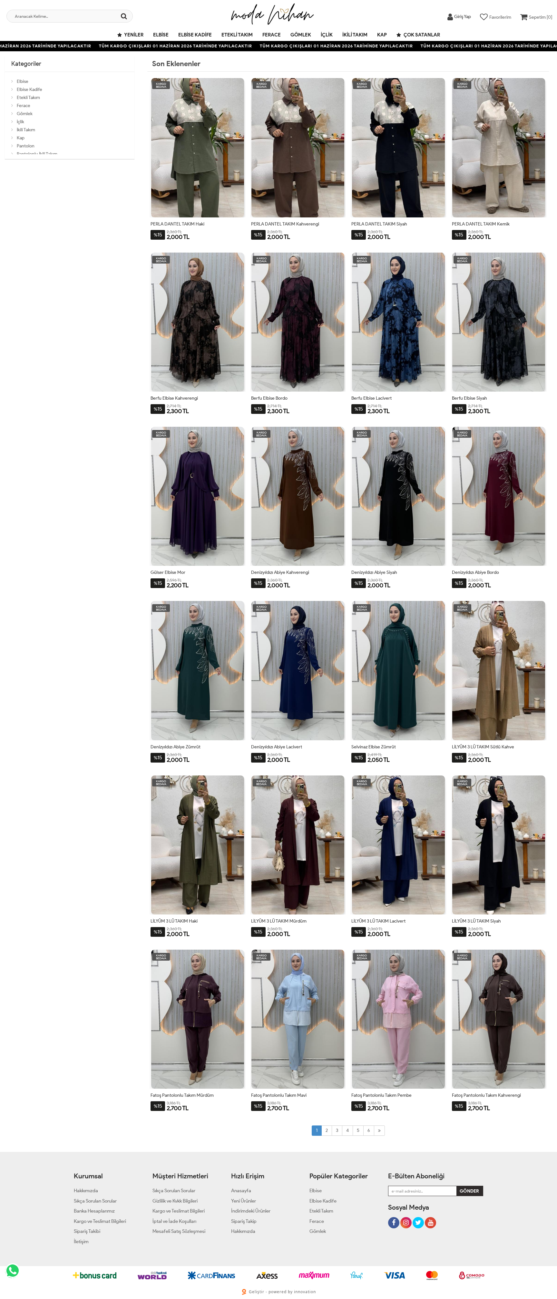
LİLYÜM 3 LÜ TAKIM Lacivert (378, 921)
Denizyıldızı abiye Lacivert (276, 747)
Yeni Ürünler (243, 1201)
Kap (382, 35)
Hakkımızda (86, 1191)
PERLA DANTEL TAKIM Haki (177, 224)
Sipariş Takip (244, 1221)
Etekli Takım (237, 35)
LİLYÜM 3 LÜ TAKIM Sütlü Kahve (483, 747)
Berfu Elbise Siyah (469, 398)
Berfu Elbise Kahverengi (174, 398)
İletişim (81, 1241)
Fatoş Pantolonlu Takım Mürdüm (182, 1095)
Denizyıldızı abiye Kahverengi (280, 572)
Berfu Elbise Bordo (269, 398)
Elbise (161, 35)
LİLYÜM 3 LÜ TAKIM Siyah (476, 921)
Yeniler (133, 35)
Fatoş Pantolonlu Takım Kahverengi (486, 1095)
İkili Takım (354, 35)
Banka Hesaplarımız (94, 1211)
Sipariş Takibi (87, 1231)
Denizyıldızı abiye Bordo (475, 572)
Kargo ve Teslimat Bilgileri (100, 1221)
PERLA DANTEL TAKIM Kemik (481, 224)
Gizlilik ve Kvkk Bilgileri (175, 1201)
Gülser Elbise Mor (168, 572)
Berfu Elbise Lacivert (371, 398)
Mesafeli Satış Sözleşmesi (178, 1231)
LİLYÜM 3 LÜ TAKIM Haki (174, 921)
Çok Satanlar (421, 35)
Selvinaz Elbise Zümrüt (373, 747)
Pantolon (25, 146)
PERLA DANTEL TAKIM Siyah (379, 224)
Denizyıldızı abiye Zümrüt (175, 747)
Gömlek (300, 35)
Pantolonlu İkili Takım (37, 154)
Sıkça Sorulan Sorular (95, 1201)
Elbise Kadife (195, 35)
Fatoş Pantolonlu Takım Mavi (279, 1095)
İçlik (327, 35)
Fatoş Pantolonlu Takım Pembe (381, 1095)
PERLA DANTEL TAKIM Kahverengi (285, 224)
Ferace (271, 35)
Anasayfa (241, 1191)
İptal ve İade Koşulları (174, 1221)
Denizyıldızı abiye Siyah (374, 572)
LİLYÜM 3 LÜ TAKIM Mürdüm (279, 921)
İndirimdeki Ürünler (250, 1211)
